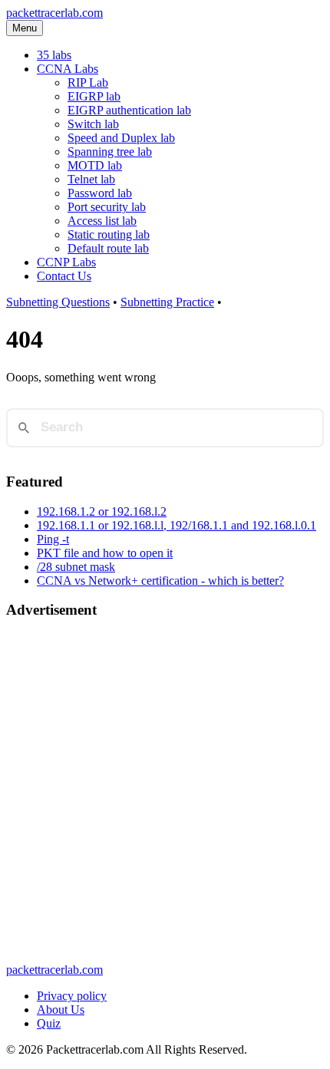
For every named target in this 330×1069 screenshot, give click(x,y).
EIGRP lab (94, 96)
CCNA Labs (67, 68)
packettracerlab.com (54, 12)
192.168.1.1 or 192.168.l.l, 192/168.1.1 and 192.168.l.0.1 (176, 525)
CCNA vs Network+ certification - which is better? (160, 580)
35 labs (54, 54)
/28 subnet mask (76, 566)
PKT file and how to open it (105, 552)
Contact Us (64, 275)
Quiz (49, 1023)
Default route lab (108, 248)
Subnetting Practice (167, 301)
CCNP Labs (66, 262)
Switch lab (93, 123)
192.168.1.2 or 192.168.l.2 (102, 511)
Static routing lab (109, 234)
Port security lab (107, 206)
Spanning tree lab (110, 151)
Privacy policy (72, 995)
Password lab (100, 193)
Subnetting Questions (58, 301)
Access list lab (102, 220)
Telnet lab (91, 179)
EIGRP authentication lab (129, 110)
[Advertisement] (165, 798)
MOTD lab (95, 165)
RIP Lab (88, 82)
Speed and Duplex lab (121, 137)
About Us (60, 1009)
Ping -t (53, 539)
